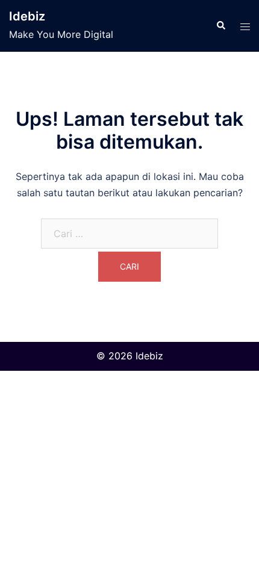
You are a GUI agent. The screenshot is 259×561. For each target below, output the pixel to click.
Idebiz (27, 16)
